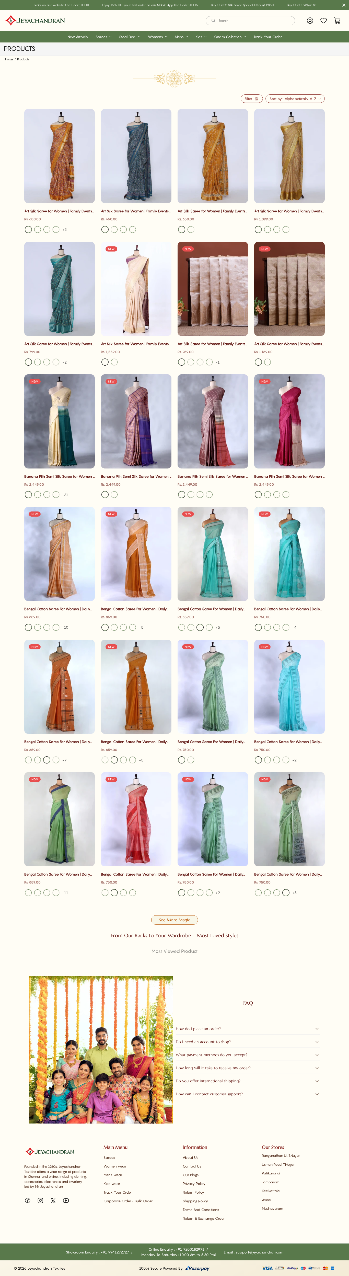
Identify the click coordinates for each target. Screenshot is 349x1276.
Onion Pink (132, 627)
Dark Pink (123, 627)
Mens (179, 37)
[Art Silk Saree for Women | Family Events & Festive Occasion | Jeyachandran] (59, 156)
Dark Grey (191, 627)
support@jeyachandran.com (259, 1252)
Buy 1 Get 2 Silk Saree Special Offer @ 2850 (202, 5)
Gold (258, 362)
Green (276, 229)
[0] (337, 20)
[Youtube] (66, 1200)
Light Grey (46, 494)
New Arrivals (77, 37)
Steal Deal (127, 37)
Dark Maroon (286, 494)
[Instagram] (40, 1200)
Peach (114, 362)
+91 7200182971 (190, 1249)
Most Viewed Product (175, 951)
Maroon (258, 494)
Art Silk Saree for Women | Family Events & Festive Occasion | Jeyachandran (58, 211)
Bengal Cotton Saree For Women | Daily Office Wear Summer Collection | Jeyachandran (57, 609)
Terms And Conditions (201, 1209)
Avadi (266, 1200)
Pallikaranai (271, 1173)
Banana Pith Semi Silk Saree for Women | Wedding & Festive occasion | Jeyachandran (59, 476)
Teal (105, 229)
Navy (267, 494)
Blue (56, 229)
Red (114, 229)
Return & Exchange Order (204, 1218)
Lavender (276, 494)
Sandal (191, 362)
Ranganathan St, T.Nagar (281, 1155)
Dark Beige (200, 362)
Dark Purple (200, 494)
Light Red (132, 892)
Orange (209, 627)
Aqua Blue (181, 627)
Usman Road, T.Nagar (278, 1164)
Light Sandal (181, 362)
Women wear (114, 1166)
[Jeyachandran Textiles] (35, 20)
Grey (28, 494)
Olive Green (132, 760)
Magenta (37, 494)
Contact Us (192, 1166)
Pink (46, 229)
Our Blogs (191, 1175)
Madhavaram (272, 1208)
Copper (267, 362)
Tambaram (270, 1182)
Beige (209, 362)
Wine (181, 494)
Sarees (101, 37)
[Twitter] (53, 1200)
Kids (198, 37)
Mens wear (112, 1175)
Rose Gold (105, 494)
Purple (132, 229)
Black (37, 229)
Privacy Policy (194, 1183)
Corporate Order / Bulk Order (128, 1201)
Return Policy (193, 1192)
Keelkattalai (271, 1191)
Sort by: (276, 98)
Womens (155, 37)
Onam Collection (228, 37)
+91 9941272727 (115, 1252)
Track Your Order (267, 37)
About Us (191, 1157)
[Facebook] (27, 1200)
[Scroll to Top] (339, 1248)
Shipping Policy (195, 1201)
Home (9, 59)
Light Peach (46, 627)
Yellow (28, 229)
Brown (37, 627)
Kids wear (111, 1183)
